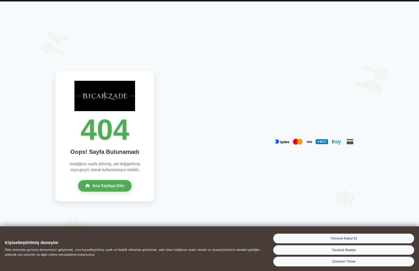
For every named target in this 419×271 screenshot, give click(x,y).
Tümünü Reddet (344, 250)
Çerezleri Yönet (343, 261)
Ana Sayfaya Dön (108, 186)
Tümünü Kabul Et (343, 238)
